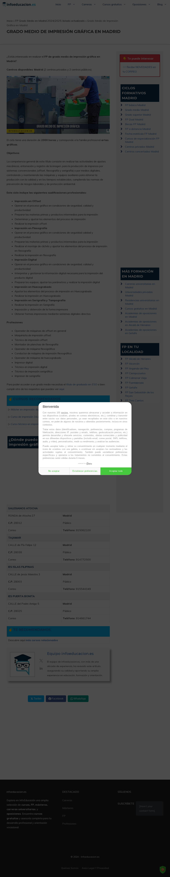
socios (64, 412)
